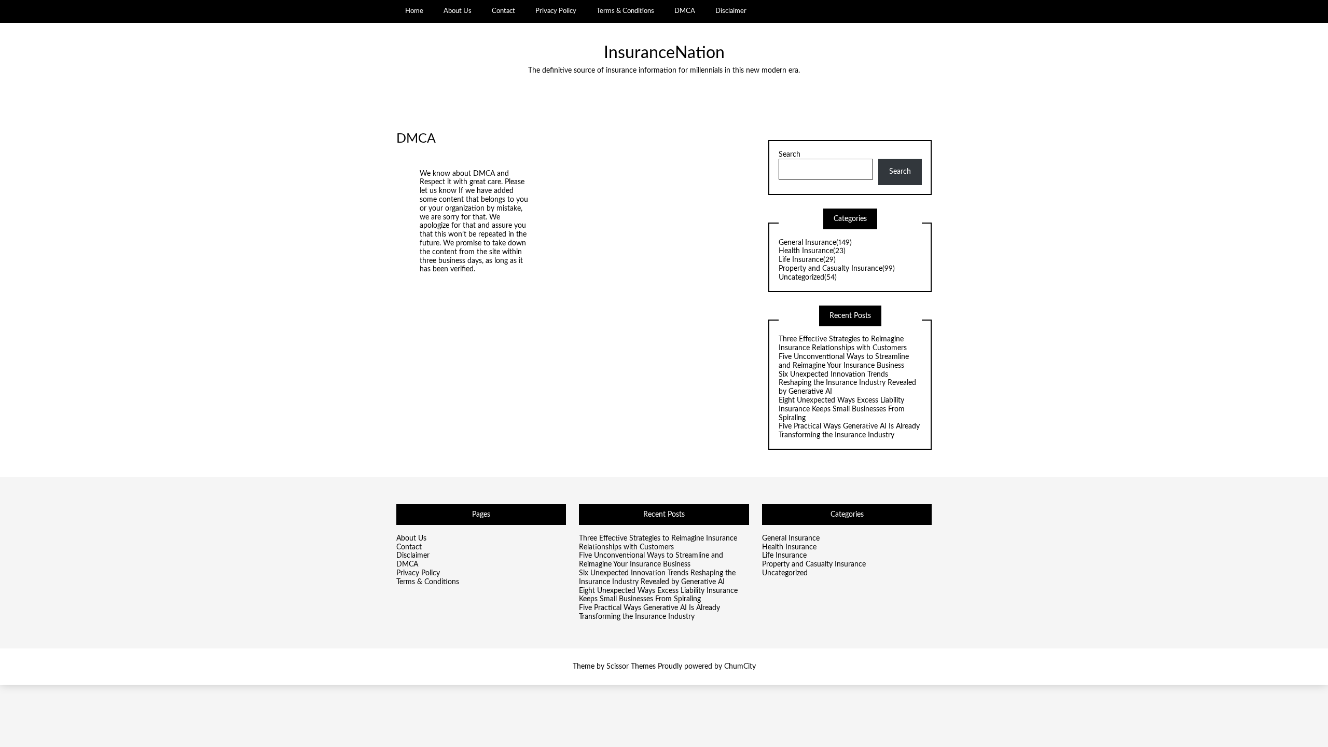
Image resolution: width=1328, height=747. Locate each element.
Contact (503, 11)
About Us (458, 11)
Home (414, 11)
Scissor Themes (631, 666)
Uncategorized (808, 277)
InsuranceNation (664, 53)
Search (789, 154)
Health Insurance (812, 251)
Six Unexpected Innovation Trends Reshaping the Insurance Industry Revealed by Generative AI (847, 383)
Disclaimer (730, 11)
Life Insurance (807, 260)
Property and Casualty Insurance (837, 268)
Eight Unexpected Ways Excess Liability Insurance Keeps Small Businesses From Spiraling (842, 409)
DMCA (684, 11)
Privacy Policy (555, 11)
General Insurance (815, 242)
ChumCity (740, 666)
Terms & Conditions (625, 11)
